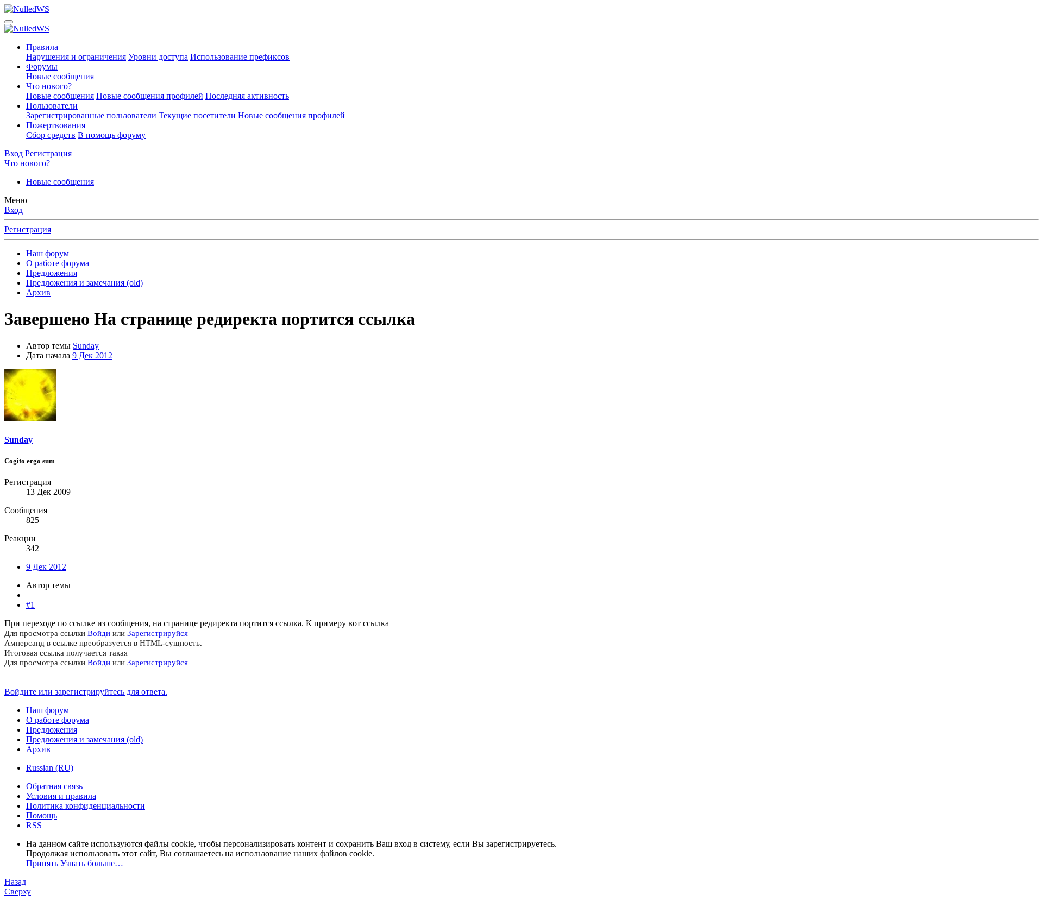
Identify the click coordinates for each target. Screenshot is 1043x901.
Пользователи (52, 105)
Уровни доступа (158, 56)
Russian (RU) (49, 767)
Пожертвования (55, 125)
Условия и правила (61, 796)
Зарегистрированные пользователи (91, 115)
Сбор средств (51, 135)
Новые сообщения (60, 76)
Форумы (42, 66)
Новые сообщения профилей (149, 95)
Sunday (86, 345)
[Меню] (8, 21)
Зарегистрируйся (157, 633)
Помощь (41, 815)
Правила (42, 47)
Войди (98, 633)
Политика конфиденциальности (85, 805)
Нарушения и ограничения (76, 56)
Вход (13, 210)
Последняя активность (247, 95)
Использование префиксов (240, 56)
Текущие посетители (197, 115)
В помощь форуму (112, 135)
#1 (30, 604)
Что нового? (49, 86)
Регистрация (27, 229)
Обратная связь (54, 786)
